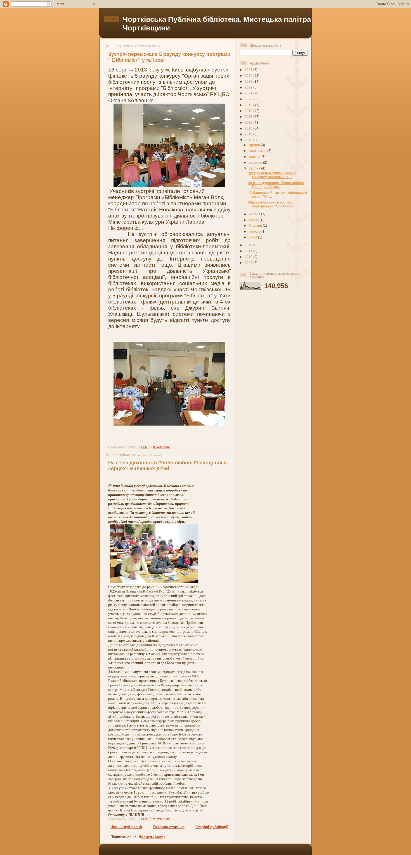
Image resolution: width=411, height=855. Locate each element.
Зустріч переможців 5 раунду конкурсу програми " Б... (272, 175)
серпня (255, 168)
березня (256, 225)
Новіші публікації (126, 827)
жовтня (255, 156)
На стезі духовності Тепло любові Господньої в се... (276, 184)
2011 (249, 251)
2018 (249, 111)
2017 (249, 116)
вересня (256, 162)
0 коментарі (161, 446)
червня (255, 214)
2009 (249, 262)
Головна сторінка (169, 827)
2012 (249, 245)
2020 (249, 99)
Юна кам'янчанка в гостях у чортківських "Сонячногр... (272, 204)
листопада (258, 150)
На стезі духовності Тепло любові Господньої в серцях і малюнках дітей (167, 465)
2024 (249, 75)
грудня (255, 145)
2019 (249, 105)
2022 (249, 87)
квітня (254, 220)
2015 (249, 128)
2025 (249, 69)
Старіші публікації (211, 827)
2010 (249, 257)
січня (253, 237)
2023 (249, 81)
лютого (255, 231)
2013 (249, 140)
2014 (249, 134)
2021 (249, 93)
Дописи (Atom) (152, 837)
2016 (249, 122)
